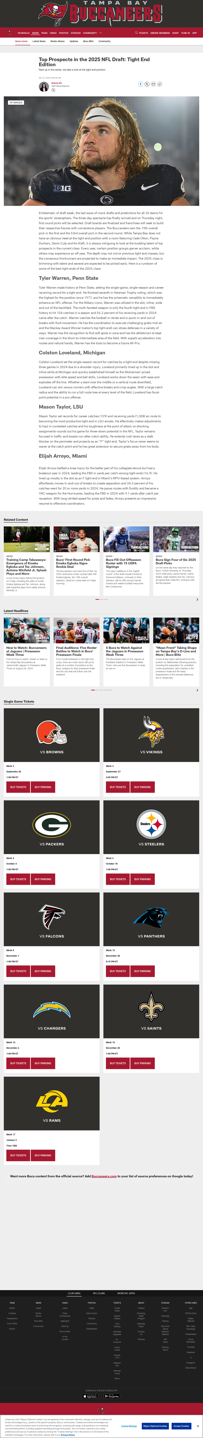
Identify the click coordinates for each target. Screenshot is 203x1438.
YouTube (190, 1347)
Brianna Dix (57, 83)
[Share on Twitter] (147, 86)
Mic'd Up (65, 1326)
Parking (165, 1321)
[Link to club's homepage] (9, 32)
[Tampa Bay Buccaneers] (101, 1410)
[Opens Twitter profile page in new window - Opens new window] (53, 90)
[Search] (136, 32)
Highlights (65, 1321)
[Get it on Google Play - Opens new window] (111, 1398)
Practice (91, 1318)
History (12, 1329)
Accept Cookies (181, 1426)
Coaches (12, 1313)
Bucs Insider (65, 1331)
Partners (141, 1339)
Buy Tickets (18, 787)
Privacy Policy (68, 1434)
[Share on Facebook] (140, 86)
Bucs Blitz (38, 1321)
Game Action (91, 1313)
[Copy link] (159, 84)
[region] (101, 1426)
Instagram (191, 1363)
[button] (97, 599)
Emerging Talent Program (141, 1316)
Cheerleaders (91, 1329)
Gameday (165, 1316)
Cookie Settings (129, 1426)
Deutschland (191, 1368)
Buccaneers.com (104, 1176)
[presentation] (198, 600)
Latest (38, 1308)
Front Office (12, 1323)
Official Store (190, 1313)
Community (38, 1326)
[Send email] (153, 86)
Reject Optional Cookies (155, 1426)
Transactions (12, 1318)
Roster (12, 1308)
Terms (117, 1378)
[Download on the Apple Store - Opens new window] (90, 1396)
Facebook (191, 1352)
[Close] (197, 1426)
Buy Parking (43, 787)
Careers (141, 1308)
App (191, 1308)
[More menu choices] (100, 32)
